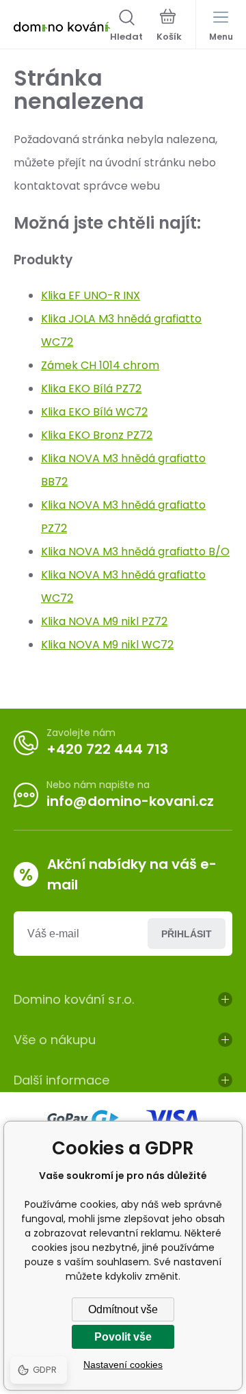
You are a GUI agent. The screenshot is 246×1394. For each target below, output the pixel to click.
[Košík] (169, 27)
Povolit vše (123, 1337)
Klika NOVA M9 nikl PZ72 (104, 621)
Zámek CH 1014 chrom (100, 365)
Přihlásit (186, 933)
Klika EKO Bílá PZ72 (91, 388)
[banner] (62, 27)
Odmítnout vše (123, 1309)
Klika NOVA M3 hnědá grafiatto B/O (135, 551)
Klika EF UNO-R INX (90, 295)
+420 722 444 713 (107, 749)
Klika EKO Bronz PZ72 (96, 435)
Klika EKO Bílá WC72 (94, 412)
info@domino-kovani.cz (130, 801)
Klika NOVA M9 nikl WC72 (107, 644)
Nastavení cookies (123, 1364)
